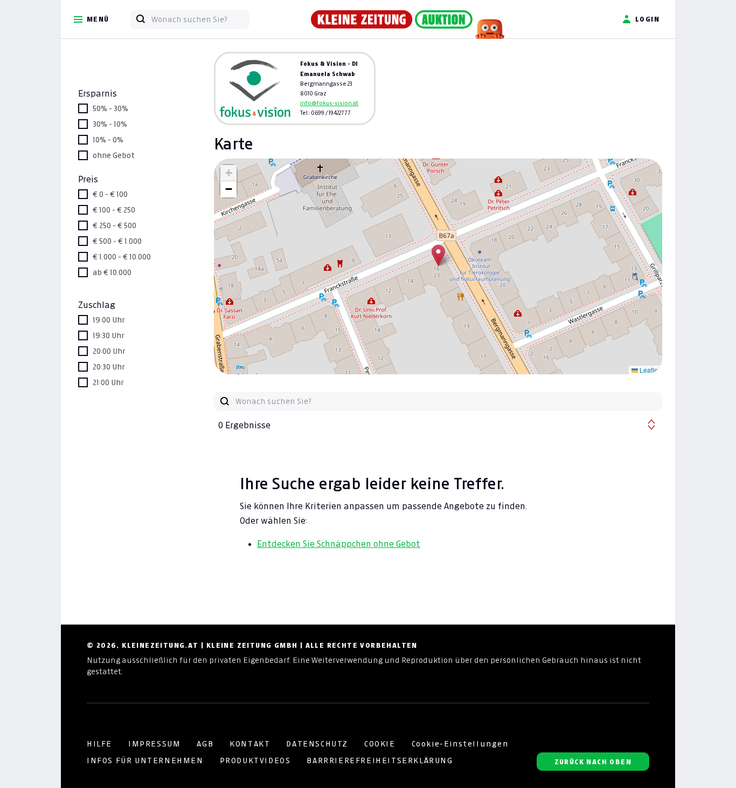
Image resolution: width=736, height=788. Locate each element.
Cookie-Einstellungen (460, 744)
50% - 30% (110, 108)
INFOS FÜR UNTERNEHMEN (145, 760)
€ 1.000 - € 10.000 (122, 257)
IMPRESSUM (154, 744)
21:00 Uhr (108, 382)
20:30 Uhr (109, 367)
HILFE (99, 744)
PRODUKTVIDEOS (255, 760)
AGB (205, 744)
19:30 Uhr (108, 335)
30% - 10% (110, 124)
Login (647, 19)
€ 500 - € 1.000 (117, 241)
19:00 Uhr (109, 320)
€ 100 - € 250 (114, 210)
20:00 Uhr (109, 351)
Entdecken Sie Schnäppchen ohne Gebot (338, 543)
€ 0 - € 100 (110, 194)
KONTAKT (250, 744)
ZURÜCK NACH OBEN (592, 761)
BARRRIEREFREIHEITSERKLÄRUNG (380, 760)
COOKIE (379, 744)
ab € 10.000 (112, 272)
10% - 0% (108, 139)
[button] (438, 255)
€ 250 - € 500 (114, 225)
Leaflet (648, 369)
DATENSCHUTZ (317, 744)
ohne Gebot (114, 155)
